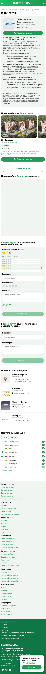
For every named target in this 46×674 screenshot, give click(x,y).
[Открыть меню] (2, 3)
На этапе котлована (8, 508)
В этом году (5, 572)
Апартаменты (6, 612)
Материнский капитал (9, 554)
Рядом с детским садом (9, 548)
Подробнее (30, 663)
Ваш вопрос (7, 343)
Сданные (4, 505)
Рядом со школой (7, 545)
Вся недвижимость (8, 622)
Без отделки (5, 609)
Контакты (4, 630)
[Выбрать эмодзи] (10, 305)
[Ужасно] (3, 286)
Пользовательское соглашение (12, 635)
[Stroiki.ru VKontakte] (6, 671)
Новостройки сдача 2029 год (11, 581)
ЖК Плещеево (7, 140)
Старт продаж (6, 511)
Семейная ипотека (8, 557)
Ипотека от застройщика (10, 566)
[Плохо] (5, 286)
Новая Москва (6, 593)
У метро (4, 587)
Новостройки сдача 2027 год (11, 575)
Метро (5, 437)
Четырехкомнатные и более (11, 499)
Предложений (22, 27)
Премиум (4, 529)
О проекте (4, 625)
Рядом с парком (7, 542)
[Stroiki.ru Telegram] (2, 671)
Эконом (4, 520)
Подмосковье (6, 596)
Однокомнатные (7, 490)
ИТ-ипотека (5, 563)
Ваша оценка (7, 283)
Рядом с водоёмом (8, 539)
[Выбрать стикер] (6, 305)
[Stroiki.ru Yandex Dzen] (10, 671)
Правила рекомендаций (10, 638)
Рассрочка (5, 560)
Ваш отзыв (7, 291)
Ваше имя (6, 274)
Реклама (4, 627)
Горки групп (14, 142)
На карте (4, 599)
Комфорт (4, 523)
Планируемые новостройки (11, 514)
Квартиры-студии (7, 487)
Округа (13, 437)
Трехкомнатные (7, 496)
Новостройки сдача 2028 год (11, 578)
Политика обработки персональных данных (17, 633)
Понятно (31, 667)
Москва (4, 590)
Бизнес (3, 526)
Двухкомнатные (7, 493)
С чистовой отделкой (9, 606)
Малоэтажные (6, 614)
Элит (3, 532)
